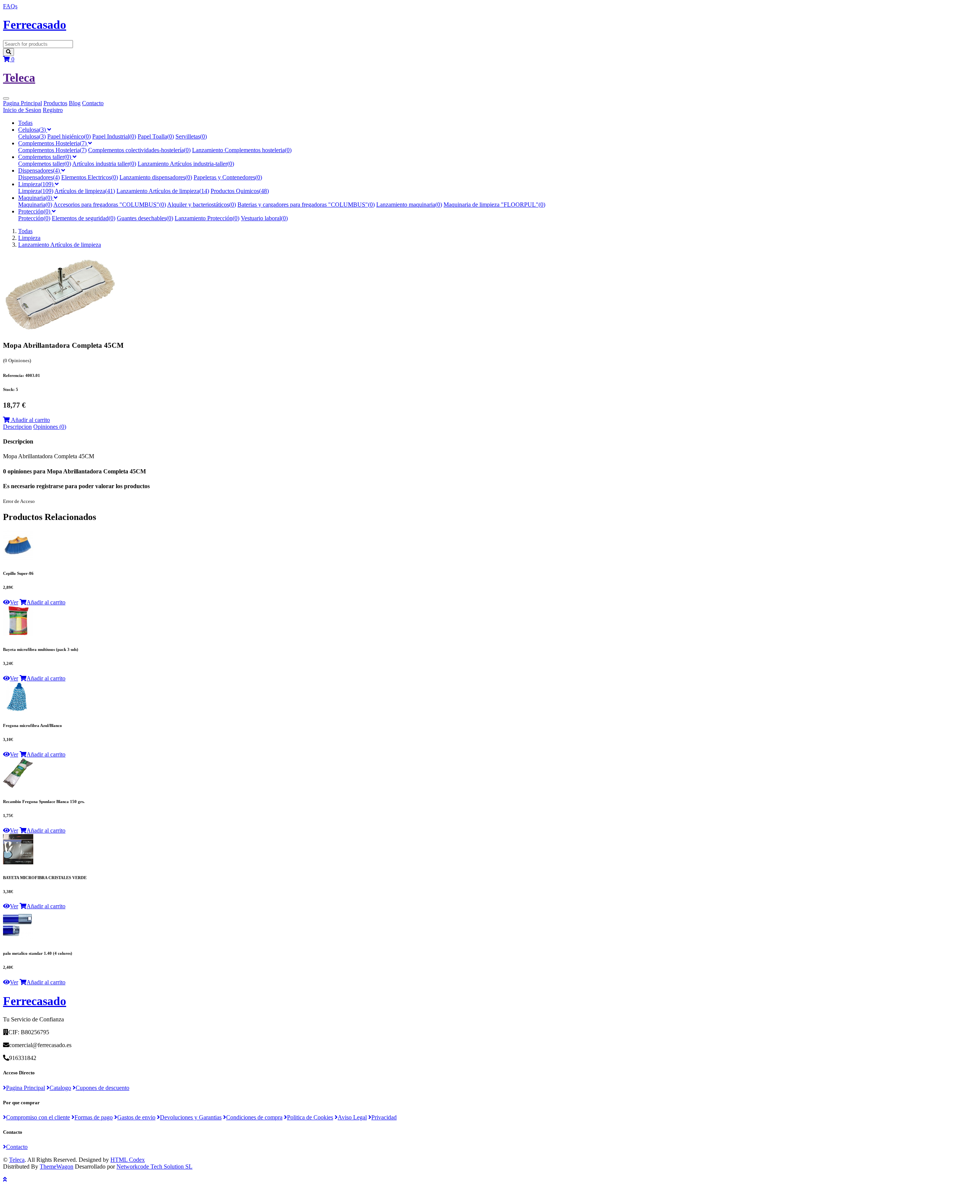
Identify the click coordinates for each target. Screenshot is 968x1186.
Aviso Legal (352, 1117)
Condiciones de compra (254, 1117)
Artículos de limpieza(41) (84, 191)
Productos (55, 103)
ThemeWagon (56, 1166)
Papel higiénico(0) (69, 136)
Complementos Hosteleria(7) (53, 143)
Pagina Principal (22, 103)
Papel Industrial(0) (114, 136)
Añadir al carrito (30, 420)
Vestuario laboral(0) (264, 218)
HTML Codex (127, 1159)
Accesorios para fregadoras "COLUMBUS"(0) (109, 204)
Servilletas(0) (191, 136)
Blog (75, 103)
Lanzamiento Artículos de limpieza (59, 244)
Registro (53, 110)
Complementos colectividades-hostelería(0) (139, 150)
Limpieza (29, 238)
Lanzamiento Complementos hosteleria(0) (242, 150)
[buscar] (8, 52)
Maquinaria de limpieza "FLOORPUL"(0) (494, 204)
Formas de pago (93, 1117)
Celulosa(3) (32, 129)
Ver (14, 602)
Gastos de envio (136, 1117)
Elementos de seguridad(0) (83, 218)
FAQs (10, 6)
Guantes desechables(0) (145, 218)
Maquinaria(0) (36, 198)
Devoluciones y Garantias (191, 1117)
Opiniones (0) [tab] (49, 426)
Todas (25, 123)
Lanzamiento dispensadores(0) (155, 177)
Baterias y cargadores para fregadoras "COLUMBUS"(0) (306, 204)
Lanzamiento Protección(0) (207, 218)
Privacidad (384, 1117)
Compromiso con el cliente (38, 1117)
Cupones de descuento (102, 1088)
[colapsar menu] (6, 98)
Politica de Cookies (310, 1117)
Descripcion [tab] (17, 426)
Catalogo (60, 1088)
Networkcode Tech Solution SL (154, 1166)
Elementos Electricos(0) (89, 177)
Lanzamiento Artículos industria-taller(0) (186, 163)
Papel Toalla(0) (156, 136)
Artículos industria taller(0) (104, 163)
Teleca (17, 1159)
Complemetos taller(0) (45, 157)
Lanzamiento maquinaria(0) (409, 204)
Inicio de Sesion (22, 110)
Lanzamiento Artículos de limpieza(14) (162, 191)
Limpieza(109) (36, 184)
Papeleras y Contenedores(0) (228, 177)
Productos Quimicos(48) (240, 191)
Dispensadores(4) (39, 170)
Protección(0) (35, 211)
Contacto (93, 103)
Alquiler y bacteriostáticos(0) (201, 204)
